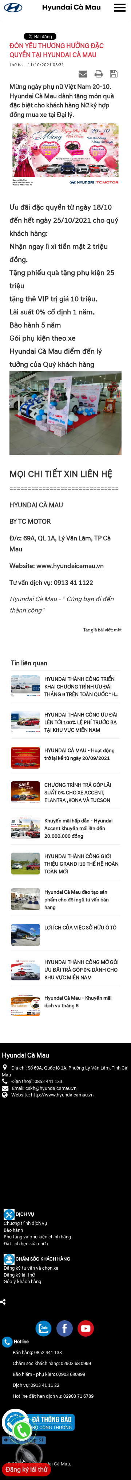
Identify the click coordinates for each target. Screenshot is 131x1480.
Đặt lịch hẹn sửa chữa (26, 1244)
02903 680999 (70, 1374)
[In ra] (100, 74)
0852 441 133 (48, 1353)
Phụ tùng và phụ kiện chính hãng (37, 1237)
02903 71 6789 (78, 1396)
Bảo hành (13, 1230)
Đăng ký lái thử (19, 1275)
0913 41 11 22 (45, 1385)
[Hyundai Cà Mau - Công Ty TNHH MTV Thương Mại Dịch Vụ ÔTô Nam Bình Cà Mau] (71, 7)
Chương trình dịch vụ (25, 1223)
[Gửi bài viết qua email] (84, 74)
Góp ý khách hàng (22, 1282)
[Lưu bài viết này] (115, 74)
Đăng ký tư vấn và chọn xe (31, 1268)
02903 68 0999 (76, 1363)
